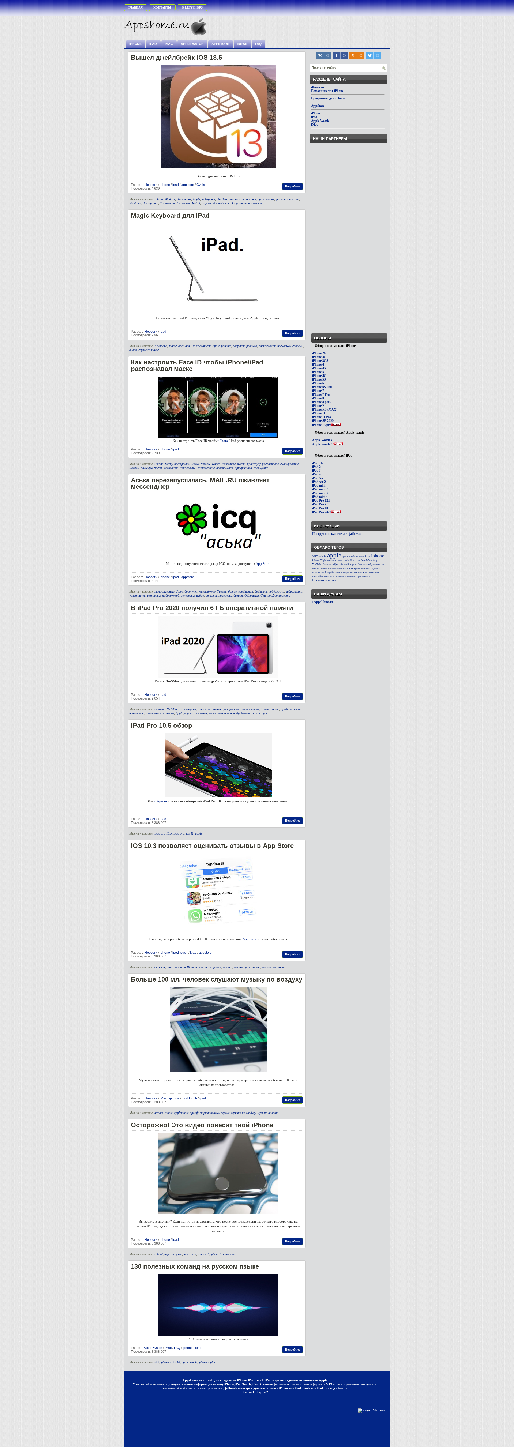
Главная (135, 7)
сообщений (245, 591)
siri (156, 1362)
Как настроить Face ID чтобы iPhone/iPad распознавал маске (197, 365)
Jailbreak (235, 199)
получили (239, 346)
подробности (242, 713)
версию (316, 568)
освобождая (224, 468)
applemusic (181, 1113)
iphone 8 (327, 560)
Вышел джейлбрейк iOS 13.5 (176, 57)
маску (169, 464)
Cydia (200, 185)
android (322, 556)
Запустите (239, 203)
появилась (225, 595)
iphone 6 (215, 1254)
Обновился (251, 595)
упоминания (153, 713)
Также (221, 591)
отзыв (266, 967)
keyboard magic (148, 350)
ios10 (176, 1362)
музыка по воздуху (243, 1113)
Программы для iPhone (328, 98)
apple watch (189, 1362)
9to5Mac (172, 709)
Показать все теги (324, 580)
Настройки (150, 203)
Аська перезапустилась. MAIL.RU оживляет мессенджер (200, 483)
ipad (175, 185)
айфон (335, 564)
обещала (184, 346)
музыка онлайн (267, 1113)
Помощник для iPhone (327, 91)
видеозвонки (294, 591)
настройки (317, 576)
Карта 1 (248, 1392)
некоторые (260, 713)
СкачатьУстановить (275, 595)
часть (158, 468)
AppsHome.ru (192, 1380)
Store (179, 591)
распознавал (270, 464)
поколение (255, 203)
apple (198, 833)
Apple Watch (192, 44)
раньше (226, 346)
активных (154, 595)
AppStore (220, 44)
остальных (215, 709)
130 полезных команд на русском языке (195, 1266)
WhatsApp (371, 560)
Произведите (205, 468)
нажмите (249, 199)
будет (241, 464)
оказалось (225, 713)
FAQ (258, 44)
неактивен (136, 713)
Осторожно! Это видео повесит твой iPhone (202, 1125)
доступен (190, 591)
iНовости (150, 185)
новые (213, 713)
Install (196, 203)
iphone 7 (203, 1254)
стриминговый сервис (214, 1113)
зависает (190, 1254)
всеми (364, 568)
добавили (261, 591)
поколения (350, 576)
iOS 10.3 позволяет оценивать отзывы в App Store (212, 845)
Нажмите (184, 199)
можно (363, 572)
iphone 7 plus (207, 1362)
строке (206, 203)
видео (133, 350)
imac (367, 556)
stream (158, 1113)
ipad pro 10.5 (163, 833)
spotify (194, 1113)
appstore (187, 185)
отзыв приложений (247, 967)
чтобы (205, 464)
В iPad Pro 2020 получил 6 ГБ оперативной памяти (212, 607)
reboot (158, 1254)
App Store (263, 564)
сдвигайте (171, 468)
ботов (232, 591)
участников (137, 595)
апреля (353, 564)
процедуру (253, 464)
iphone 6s (229, 1254)
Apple (196, 199)
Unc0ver (222, 199)
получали (201, 713)
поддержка (276, 591)
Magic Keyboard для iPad (170, 215)
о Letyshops (192, 7)
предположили (291, 709)
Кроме (264, 709)
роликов (251, 346)
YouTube (317, 564)
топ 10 (185, 967)
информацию (350, 572)
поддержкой (170, 595)
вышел (316, 572)
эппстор (173, 967)
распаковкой (267, 346)
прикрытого (243, 468)
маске (195, 464)
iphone (165, 185)
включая (348, 568)
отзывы (159, 967)
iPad (153, 44)
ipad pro (178, 833)
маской (134, 468)
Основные (183, 203)
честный (279, 967)
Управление (167, 203)
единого (168, 713)
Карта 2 (262, 1392)
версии (188, 713)
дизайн (238, 595)
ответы (211, 595)
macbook (337, 560)
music (168, 1113)
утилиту (282, 199)
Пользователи (201, 346)
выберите (208, 199)
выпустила (374, 568)
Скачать (327, 564)
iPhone (135, 44)
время (357, 568)
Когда (216, 464)
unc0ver (294, 199)
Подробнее (292, 186)
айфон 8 (344, 564)
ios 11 (190, 833)
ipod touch (180, 952)
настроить (182, 464)
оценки (227, 967)
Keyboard (160, 346)
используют (188, 709)
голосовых (188, 595)
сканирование (289, 464)
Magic (173, 346)
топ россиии (200, 967)
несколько (284, 346)
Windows (135, 203)
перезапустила (164, 591)
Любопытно (250, 709)
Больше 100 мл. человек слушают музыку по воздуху (216, 979)
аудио (200, 595)
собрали (297, 346)
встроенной (232, 709)
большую (147, 468)
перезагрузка (173, 1254)
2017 (315, 556)
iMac (169, 44)
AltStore (170, 199)
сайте (275, 709)
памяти (159, 709)
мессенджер (207, 591)
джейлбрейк (221, 203)
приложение (266, 199)
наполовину (187, 468)
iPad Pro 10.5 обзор (161, 725)
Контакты (162, 7)
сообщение (261, 468)
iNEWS (242, 44)
